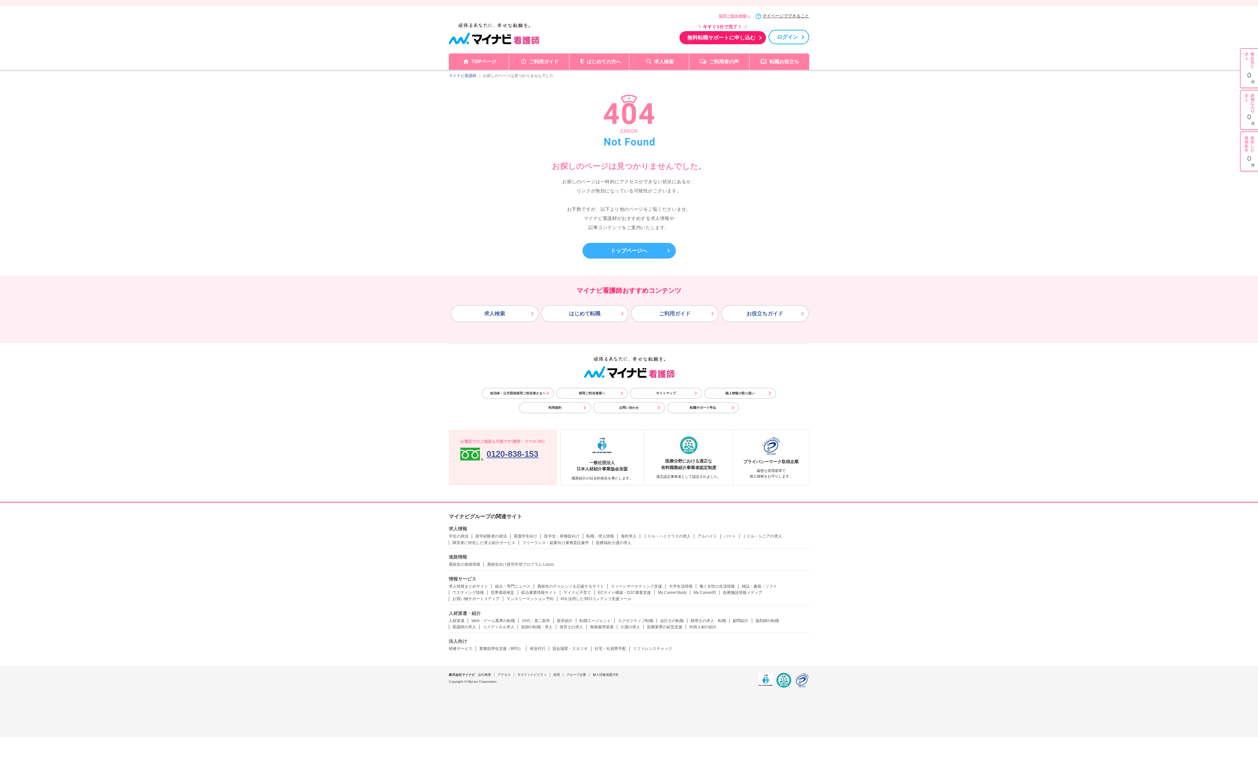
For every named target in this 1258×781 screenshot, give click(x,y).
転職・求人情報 (600, 536)
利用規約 (555, 407)
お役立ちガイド (765, 313)
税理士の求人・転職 (708, 620)
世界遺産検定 (502, 592)
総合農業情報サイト (539, 592)
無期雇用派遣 (602, 627)
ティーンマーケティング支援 (636, 586)
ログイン (787, 37)
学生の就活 (458, 536)
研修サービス (460, 648)
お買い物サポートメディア (476, 598)
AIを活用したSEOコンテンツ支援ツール (596, 598)
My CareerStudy (672, 592)
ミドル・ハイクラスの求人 (667, 536)
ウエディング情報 (468, 592)
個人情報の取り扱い (740, 393)
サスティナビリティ (532, 674)
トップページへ (629, 250)
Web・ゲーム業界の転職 (493, 620)
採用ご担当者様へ (734, 16)
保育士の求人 (571, 627)
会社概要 (484, 674)
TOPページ (483, 61)
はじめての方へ (604, 61)
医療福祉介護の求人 (613, 542)
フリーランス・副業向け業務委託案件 (555, 542)
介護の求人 (630, 627)
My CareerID (705, 592)
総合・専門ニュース (512, 586)
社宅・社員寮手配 (610, 648)
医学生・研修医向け (562, 536)
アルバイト (707, 536)
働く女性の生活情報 (717, 586)
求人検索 (664, 61)
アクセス (504, 674)
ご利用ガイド (544, 61)
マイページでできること (785, 15)
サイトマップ (666, 393)
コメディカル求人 (498, 627)
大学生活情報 (681, 586)
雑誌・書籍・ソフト (759, 586)
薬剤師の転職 (767, 620)
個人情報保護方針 (606, 674)
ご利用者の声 (724, 61)
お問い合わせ (629, 407)
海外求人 (629, 536)
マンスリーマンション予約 (530, 598)
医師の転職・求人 (537, 627)
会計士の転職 (672, 620)
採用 (556, 674)
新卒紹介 (565, 620)
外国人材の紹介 (703, 627)
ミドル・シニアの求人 (762, 536)
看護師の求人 (464, 627)
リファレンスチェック (652, 648)
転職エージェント (595, 620)
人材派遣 (457, 620)
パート (730, 536)
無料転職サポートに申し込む (721, 37)
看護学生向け (525, 536)
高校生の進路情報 (464, 564)
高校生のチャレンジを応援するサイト (570, 586)
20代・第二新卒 (536, 620)
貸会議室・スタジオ (570, 648)
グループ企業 (576, 674)
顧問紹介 (741, 620)
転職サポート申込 (703, 407)
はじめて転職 (584, 313)
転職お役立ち (784, 61)
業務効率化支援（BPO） (501, 648)
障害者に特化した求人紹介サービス (483, 542)
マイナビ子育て (577, 592)
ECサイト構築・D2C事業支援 (624, 592)
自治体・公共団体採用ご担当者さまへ (518, 393)
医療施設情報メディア (742, 592)
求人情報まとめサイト (468, 586)
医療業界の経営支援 (664, 627)
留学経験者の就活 (491, 536)
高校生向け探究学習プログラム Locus (520, 564)
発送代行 (537, 648)
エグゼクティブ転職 (635, 620)
